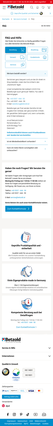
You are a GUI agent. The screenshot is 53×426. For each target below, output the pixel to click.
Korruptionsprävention (13, 424)
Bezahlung (34, 50)
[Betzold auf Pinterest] (21, 415)
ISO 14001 (29, 370)
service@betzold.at (18, 197)
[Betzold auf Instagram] (14, 415)
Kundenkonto (35, 57)
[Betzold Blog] (44, 415)
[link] (43, 7)
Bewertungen (35, 424)
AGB (31, 421)
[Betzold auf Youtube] (35, 415)
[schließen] (51, 2)
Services (13, 65)
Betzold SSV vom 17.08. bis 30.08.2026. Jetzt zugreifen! (24, 2)
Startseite (5, 19)
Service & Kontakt (20, 19)
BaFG (26, 424)
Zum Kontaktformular (16, 209)
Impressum (11, 421)
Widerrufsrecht (40, 421)
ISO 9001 (28, 375)
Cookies (45, 424)
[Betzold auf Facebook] (8, 415)
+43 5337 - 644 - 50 (17, 99)
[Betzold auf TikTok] (27, 415)
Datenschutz (22, 421)
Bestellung (13, 50)
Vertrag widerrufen (11, 397)
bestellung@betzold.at (20, 104)
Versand (13, 57)
